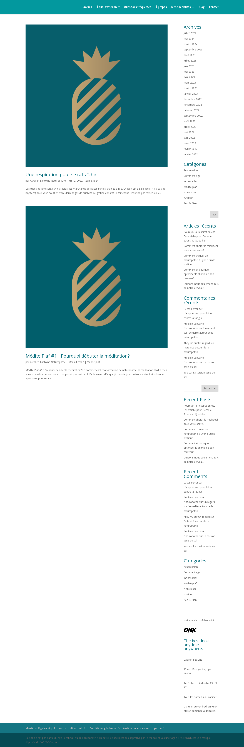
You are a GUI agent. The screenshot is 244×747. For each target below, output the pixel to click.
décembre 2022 (193, 99)
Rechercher (209, 388)
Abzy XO (188, 343)
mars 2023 (190, 82)
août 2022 (189, 121)
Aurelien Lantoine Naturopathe (48, 180)
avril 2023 (189, 77)
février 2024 (190, 44)
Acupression (191, 170)
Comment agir (192, 175)
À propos (161, 7)
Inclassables (191, 181)
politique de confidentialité (199, 620)
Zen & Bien (91, 180)
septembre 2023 (193, 49)
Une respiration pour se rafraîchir (61, 174)
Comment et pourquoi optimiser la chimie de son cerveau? (199, 274)
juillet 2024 (190, 33)
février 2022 (190, 148)
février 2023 (190, 88)
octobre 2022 (191, 110)
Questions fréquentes (137, 7)
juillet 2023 (190, 60)
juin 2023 (189, 66)
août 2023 (189, 55)
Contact (213, 7)
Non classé (190, 192)
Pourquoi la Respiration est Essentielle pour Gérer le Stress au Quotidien (199, 236)
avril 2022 (189, 137)
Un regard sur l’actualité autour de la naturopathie (199, 332)
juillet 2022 (190, 126)
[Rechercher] (214, 214)
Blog (202, 7)
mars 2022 (190, 143)
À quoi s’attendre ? (108, 7)
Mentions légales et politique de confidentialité (55, 728)
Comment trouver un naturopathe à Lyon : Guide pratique (199, 260)
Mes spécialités (181, 7)
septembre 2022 (193, 115)
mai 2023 (189, 71)
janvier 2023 (191, 93)
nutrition (188, 197)
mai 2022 (189, 132)
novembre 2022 (193, 104)
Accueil (87, 7)
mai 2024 (189, 38)
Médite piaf (93, 362)
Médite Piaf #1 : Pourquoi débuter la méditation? (78, 356)
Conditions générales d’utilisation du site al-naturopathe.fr (127, 728)
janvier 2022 (191, 154)
